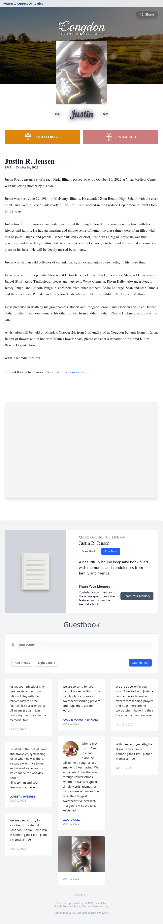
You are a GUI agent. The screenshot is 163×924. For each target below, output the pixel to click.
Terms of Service (92, 906)
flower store (76, 372)
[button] (81, 854)
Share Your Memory (137, 596)
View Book (89, 551)
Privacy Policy (70, 906)
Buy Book (111, 551)
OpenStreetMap (86, 912)
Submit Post (140, 663)
